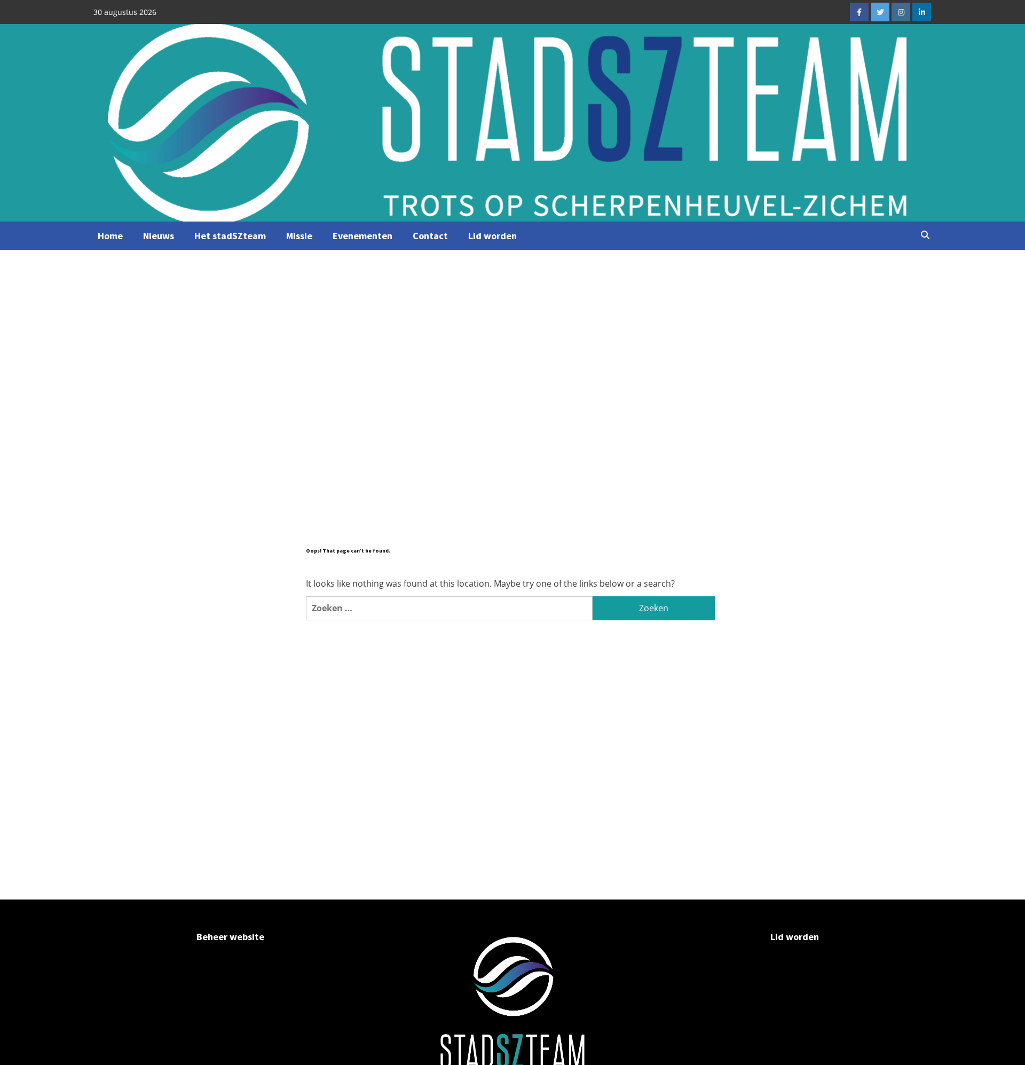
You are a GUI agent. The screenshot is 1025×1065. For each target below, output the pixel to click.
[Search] (925, 235)
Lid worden (492, 236)
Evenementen (362, 236)
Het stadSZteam (230, 236)
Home (110, 236)
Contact (430, 236)
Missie (299, 236)
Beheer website (230, 936)
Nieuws (158, 236)
